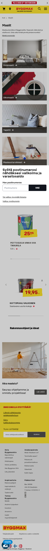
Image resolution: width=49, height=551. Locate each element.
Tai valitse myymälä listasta (14, 197)
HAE (38, 188)
